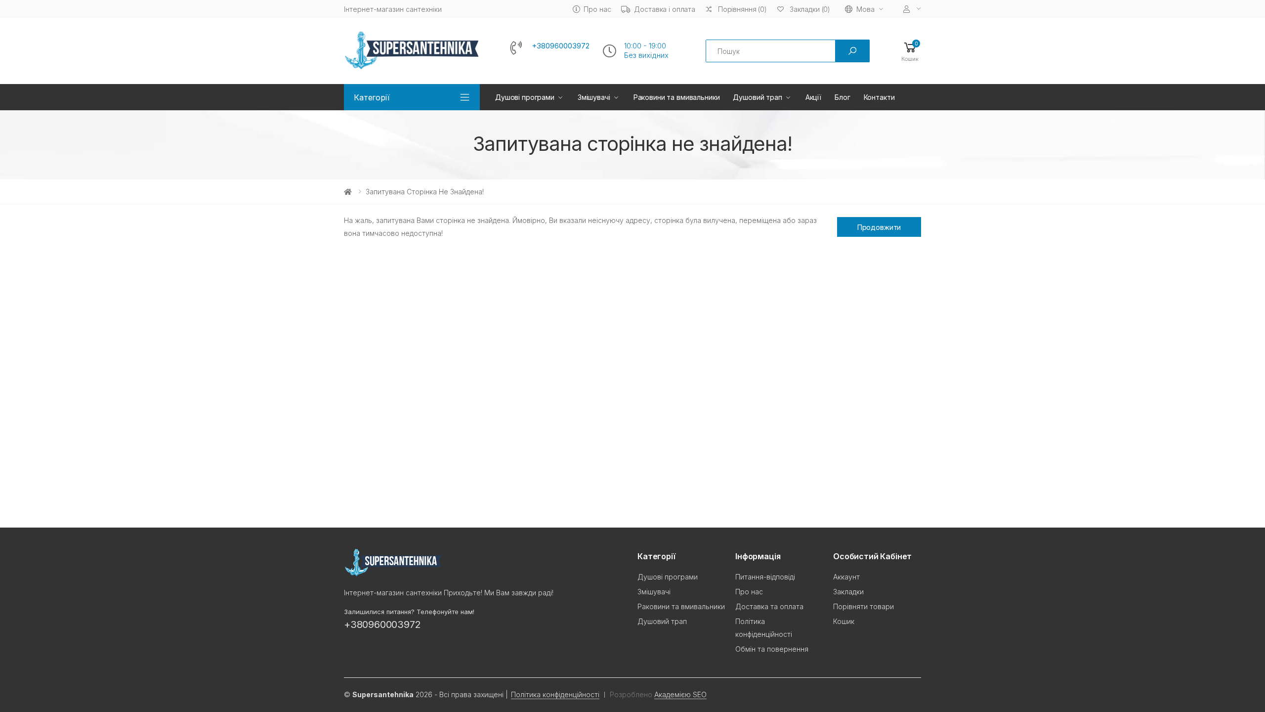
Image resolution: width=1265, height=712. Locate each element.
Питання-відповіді (765, 577)
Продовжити (879, 227)
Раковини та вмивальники (676, 97)
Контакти (879, 97)
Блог (842, 97)
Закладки (848, 591)
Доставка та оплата (769, 606)
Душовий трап (757, 97)
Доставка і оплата (664, 9)
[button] (910, 51)
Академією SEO (680, 694)
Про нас (597, 9)
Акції (813, 97)
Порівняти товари (863, 606)
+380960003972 (561, 46)
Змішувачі (594, 97)
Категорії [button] (372, 97)
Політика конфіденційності (555, 694)
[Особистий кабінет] (912, 9)
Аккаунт (846, 577)
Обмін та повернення (771, 649)
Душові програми (524, 97)
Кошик (843, 621)
